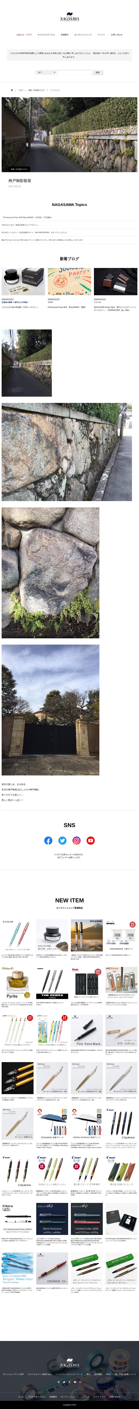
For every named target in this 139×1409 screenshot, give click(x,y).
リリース (97, 302)
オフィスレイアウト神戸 (13, 1374)
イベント (101, 35)
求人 (88, 1374)
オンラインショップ (82, 35)
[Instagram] (58, 1382)
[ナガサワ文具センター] (69, 17)
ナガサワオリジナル (36, 1397)
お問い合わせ (116, 35)
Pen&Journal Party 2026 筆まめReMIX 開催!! (67, 307)
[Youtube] (75, 1382)
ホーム (21, 1397)
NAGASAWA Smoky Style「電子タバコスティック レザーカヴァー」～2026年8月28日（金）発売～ (115, 308)
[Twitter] (64, 1382)
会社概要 (98, 1374)
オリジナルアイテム (46, 35)
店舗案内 (64, 35)
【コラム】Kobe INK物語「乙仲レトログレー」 (20, 307)
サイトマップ (99, 1397)
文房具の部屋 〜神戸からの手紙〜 (15, 302)
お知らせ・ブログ (24, 35)
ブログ (50, 302)
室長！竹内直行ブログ (19, 169)
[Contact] (80, 1382)
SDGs (108, 1374)
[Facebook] (69, 1382)
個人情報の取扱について (125, 1374)
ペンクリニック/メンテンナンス (68, 1374)
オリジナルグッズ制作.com (39, 1374)
